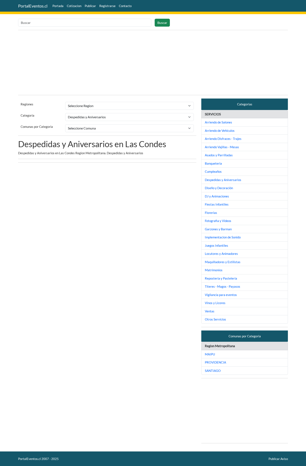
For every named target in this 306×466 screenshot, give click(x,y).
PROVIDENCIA (215, 362)
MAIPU (210, 354)
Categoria (27, 115)
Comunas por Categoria (37, 126)
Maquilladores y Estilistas (222, 262)
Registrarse (107, 6)
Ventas (209, 311)
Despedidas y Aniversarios (223, 180)
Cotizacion (74, 6)
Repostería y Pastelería (221, 278)
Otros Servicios (215, 319)
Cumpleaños (213, 171)
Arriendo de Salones (218, 122)
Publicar (90, 6)
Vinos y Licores (215, 303)
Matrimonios (214, 270)
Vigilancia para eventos (221, 295)
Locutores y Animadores (221, 253)
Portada (57, 6)
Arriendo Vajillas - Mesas (222, 147)
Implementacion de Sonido (223, 237)
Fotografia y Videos (218, 221)
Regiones (27, 104)
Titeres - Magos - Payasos (222, 286)
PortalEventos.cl (32, 5)
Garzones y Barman (218, 229)
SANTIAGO (213, 370)
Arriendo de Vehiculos (220, 130)
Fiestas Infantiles (217, 204)
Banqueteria (213, 163)
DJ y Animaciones (217, 196)
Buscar (162, 23)
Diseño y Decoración (219, 188)
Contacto (125, 6)
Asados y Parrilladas (219, 155)
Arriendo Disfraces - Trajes (223, 139)
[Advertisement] (153, 62)
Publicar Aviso (278, 459)
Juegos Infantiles (216, 245)
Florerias (211, 213)
